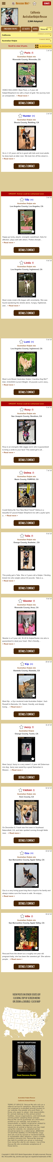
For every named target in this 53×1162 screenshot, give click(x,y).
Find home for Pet (10, 28)
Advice (35, 28)
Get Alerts (26, 28)
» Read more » (22, 96)
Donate (47, 3)
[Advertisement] (26, 182)
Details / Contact (27, 103)
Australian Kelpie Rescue (26, 1098)
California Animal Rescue (26, 1100)
